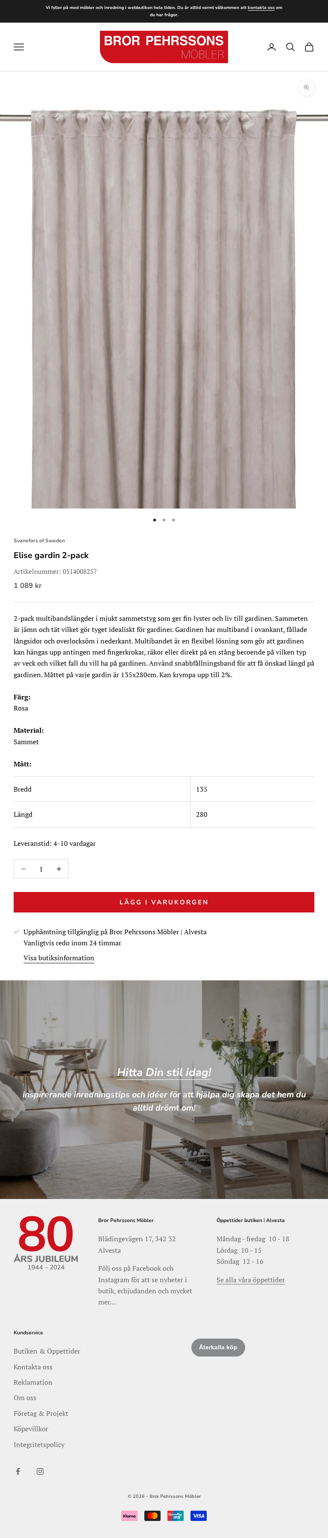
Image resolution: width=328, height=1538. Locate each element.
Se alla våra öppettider (251, 1279)
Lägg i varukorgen (164, 902)
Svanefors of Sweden (39, 540)
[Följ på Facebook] (18, 1471)
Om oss (25, 1397)
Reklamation (33, 1382)
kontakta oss (261, 8)
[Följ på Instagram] (40, 1471)
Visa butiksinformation (58, 957)
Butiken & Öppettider (47, 1351)
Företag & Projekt (41, 1413)
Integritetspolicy (39, 1444)
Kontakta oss (33, 1366)
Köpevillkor (31, 1428)
